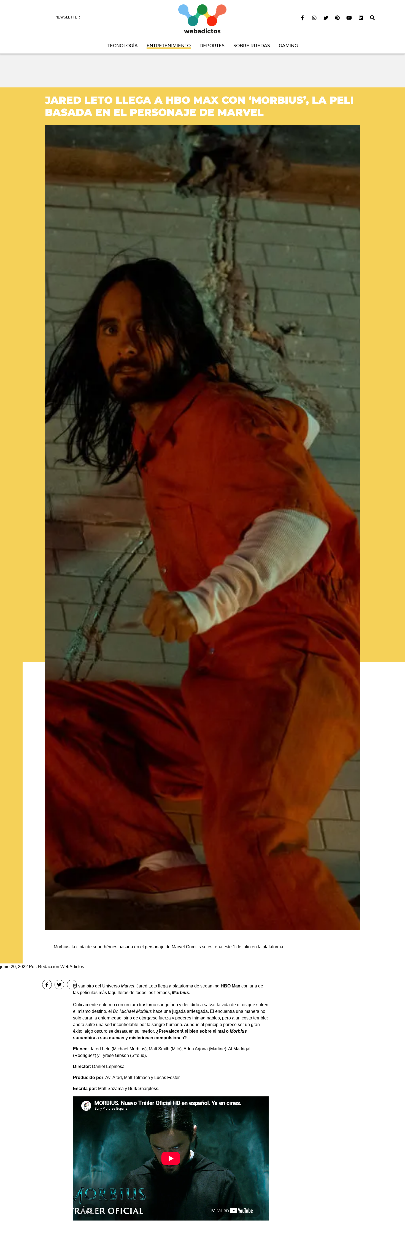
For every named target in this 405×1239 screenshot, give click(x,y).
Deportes (212, 45)
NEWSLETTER (67, 17)
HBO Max (230, 986)
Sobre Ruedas (251, 45)
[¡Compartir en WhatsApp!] (72, 984)
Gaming (288, 45)
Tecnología (122, 45)
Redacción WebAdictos (61, 966)
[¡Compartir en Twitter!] (59, 984)
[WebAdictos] (202, 18)
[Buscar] (372, 18)
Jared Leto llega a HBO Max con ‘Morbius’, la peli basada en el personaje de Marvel (199, 106)
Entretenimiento (169, 45)
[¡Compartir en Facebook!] (47, 984)
